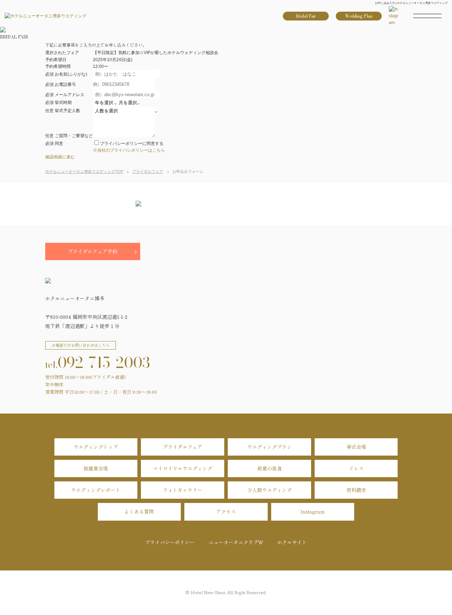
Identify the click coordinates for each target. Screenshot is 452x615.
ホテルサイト (292, 542)
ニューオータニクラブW (236, 542)
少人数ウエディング (269, 489)
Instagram (313, 511)
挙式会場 (356, 446)
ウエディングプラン (269, 446)
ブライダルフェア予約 (92, 251)
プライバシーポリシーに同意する (131, 143)
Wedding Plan (359, 16)
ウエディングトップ (95, 446)
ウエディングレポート (95, 489)
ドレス (356, 468)
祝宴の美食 (269, 468)
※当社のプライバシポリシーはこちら (129, 150)
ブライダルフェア (182, 446)
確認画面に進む (60, 156)
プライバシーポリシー (170, 542)
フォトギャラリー (182, 489)
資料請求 (356, 489)
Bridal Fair (306, 16)
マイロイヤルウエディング (182, 468)
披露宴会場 (95, 468)
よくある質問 (139, 511)
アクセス (226, 511)
